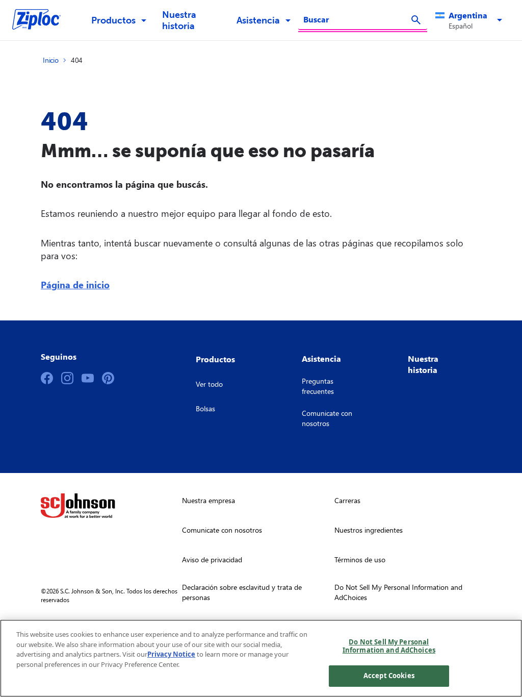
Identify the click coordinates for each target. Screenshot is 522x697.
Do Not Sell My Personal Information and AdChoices (389, 646)
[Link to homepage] (41, 20)
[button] (470, 20)
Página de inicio (75, 284)
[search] (416, 20)
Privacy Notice (171, 654)
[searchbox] (356, 19)
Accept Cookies (388, 675)
